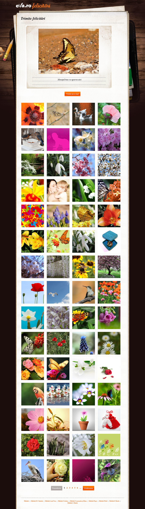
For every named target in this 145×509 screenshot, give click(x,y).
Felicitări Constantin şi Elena (78, 501)
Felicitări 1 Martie (73, 503)
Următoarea (88, 488)
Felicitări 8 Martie (114, 501)
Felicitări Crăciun (63, 501)
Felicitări (26, 501)
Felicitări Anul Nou (50, 501)
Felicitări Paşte (93, 501)
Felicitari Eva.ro (33, 6)
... (80, 487)
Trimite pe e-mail (72, 94)
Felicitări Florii (103, 501)
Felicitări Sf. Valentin (37, 501)
